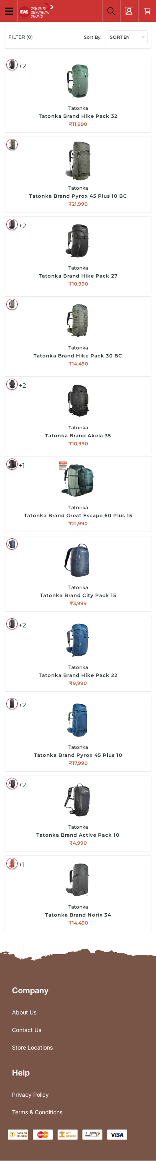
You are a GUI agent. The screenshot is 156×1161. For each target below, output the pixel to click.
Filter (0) (20, 37)
